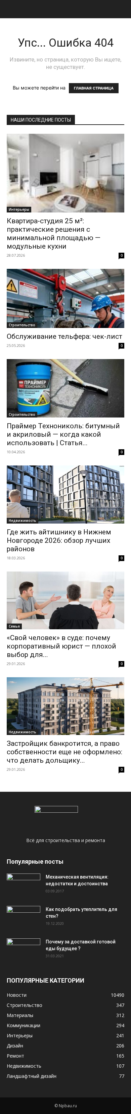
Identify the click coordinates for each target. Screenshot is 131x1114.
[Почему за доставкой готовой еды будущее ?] (23, 950)
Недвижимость (22, 520)
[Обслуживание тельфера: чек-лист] (65, 298)
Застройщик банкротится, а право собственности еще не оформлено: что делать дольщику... (64, 751)
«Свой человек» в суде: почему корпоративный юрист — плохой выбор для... (61, 646)
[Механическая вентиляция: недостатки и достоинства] (23, 884)
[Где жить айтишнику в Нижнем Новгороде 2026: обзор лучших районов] (65, 494)
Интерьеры (19, 209)
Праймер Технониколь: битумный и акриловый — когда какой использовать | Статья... (63, 434)
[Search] (121, 9)
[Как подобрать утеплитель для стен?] (23, 918)
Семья (14, 626)
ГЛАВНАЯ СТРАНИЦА (94, 88)
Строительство (22, 325)
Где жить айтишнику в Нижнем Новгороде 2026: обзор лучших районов (59, 540)
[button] (11, 9)
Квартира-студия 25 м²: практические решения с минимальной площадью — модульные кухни (53, 233)
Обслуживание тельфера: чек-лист (64, 336)
